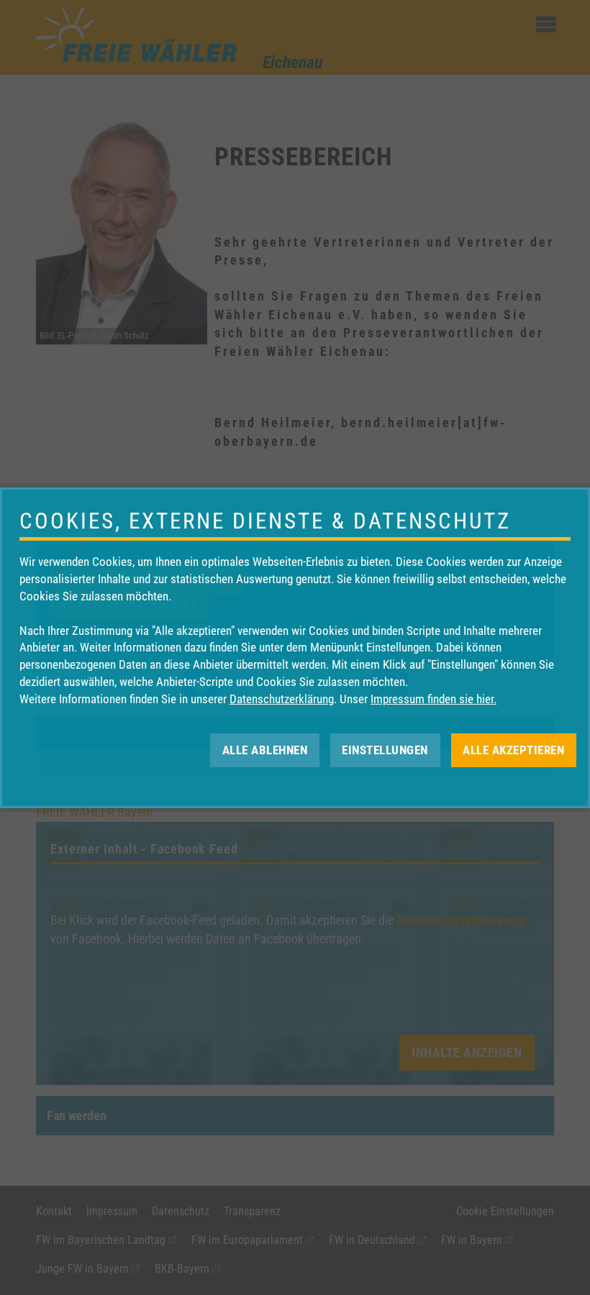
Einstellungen (385, 749)
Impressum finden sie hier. (433, 699)
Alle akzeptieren (513, 749)
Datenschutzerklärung (282, 699)
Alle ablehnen (265, 749)
